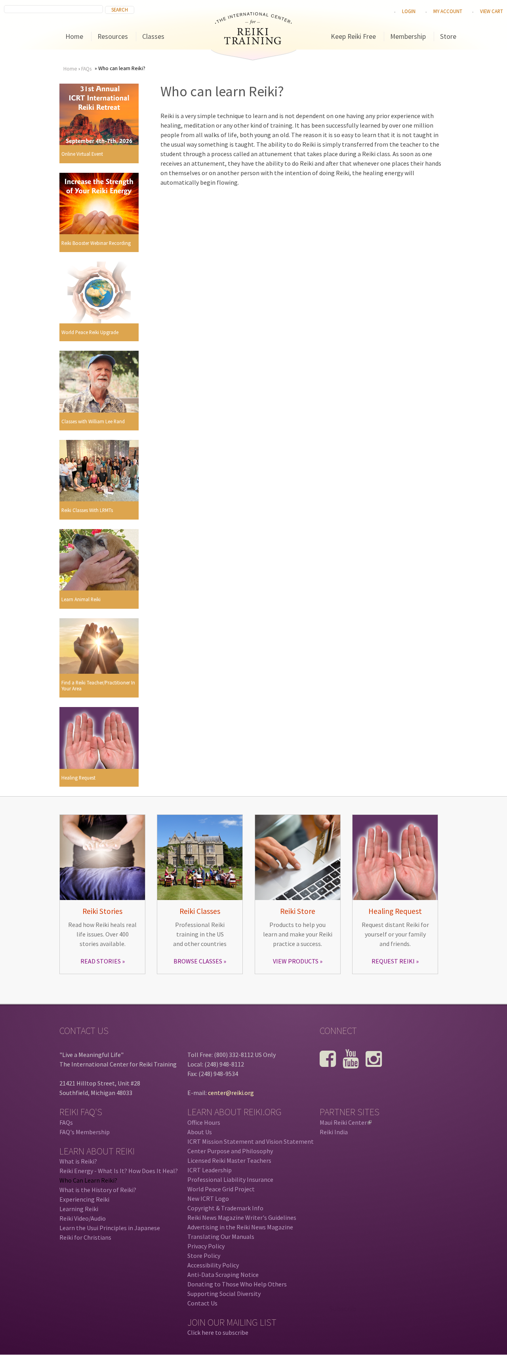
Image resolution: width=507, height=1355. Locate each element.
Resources (112, 36)
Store (448, 36)
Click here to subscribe (217, 1332)
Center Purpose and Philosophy (230, 1151)
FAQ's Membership (84, 1132)
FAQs (86, 68)
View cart (491, 11)
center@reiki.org (231, 1093)
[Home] (253, 42)
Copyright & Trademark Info (225, 1208)
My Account (447, 11)
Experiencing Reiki (84, 1199)
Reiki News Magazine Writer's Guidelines (241, 1217)
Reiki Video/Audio (82, 1218)
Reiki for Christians (85, 1237)
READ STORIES (100, 961)
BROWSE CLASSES (197, 961)
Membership (408, 36)
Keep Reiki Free (353, 36)
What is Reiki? (78, 1161)
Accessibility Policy (213, 1265)
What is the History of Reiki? (97, 1190)
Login (409, 11)
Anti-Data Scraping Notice (223, 1275)
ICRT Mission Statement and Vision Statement (250, 1141)
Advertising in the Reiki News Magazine (240, 1227)
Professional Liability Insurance (230, 1179)
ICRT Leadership (209, 1170)
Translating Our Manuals (220, 1236)
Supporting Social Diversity (224, 1294)
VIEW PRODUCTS (295, 961)
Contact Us (202, 1303)
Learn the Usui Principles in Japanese (109, 1228)
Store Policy (203, 1255)
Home (74, 36)
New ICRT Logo (208, 1198)
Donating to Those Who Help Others (237, 1284)
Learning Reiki (78, 1209)
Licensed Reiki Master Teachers (229, 1160)
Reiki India (334, 1132)
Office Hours (203, 1122)
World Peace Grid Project (221, 1189)
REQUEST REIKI (393, 961)
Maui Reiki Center (345, 1122)
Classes (153, 36)
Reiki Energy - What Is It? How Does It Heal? (118, 1171)
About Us (199, 1132)
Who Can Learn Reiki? (88, 1180)
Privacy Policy (206, 1246)
